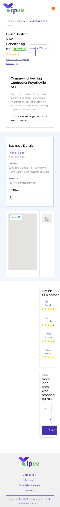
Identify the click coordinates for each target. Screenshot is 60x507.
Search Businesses (29, 485)
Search (53, 430)
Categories (29, 475)
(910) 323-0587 (17, 157)
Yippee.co (34, 499)
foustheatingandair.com (22, 183)
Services (29, 480)
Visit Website (38, 50)
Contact (29, 490)
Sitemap (36, 503)
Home (9, 21)
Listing (18, 21)
